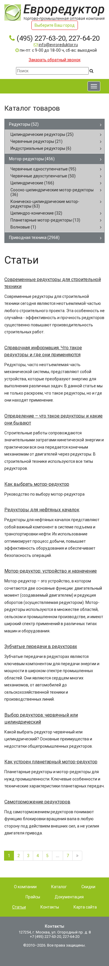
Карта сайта (85, 907)
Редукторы (24, 124)
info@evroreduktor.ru (58, 44)
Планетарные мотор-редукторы (45, 220)
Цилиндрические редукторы (42, 134)
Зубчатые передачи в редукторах (40, 646)
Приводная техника (34, 237)
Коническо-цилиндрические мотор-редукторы (44, 203)
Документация (69, 897)
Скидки (88, 886)
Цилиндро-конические (36, 213)
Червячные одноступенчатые (43, 169)
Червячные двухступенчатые (43, 176)
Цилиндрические (32, 183)
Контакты (49, 907)
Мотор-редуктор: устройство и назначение (50, 571)
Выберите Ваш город (55, 25)
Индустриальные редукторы (40, 148)
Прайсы (33, 897)
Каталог (59, 886)
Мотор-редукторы (32, 158)
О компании (25, 886)
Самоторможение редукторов (37, 802)
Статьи (19, 907)
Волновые (23, 227)
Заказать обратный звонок (55, 59)
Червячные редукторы (36, 141)
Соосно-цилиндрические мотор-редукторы (52, 192)
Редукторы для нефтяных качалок (41, 509)
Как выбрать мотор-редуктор (36, 484)
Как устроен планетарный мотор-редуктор (50, 761)
